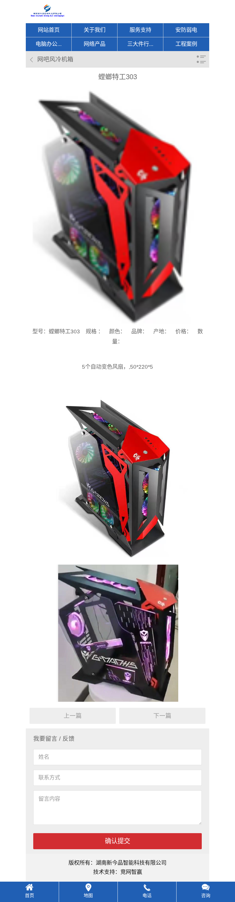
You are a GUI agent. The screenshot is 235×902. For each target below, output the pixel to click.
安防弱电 (186, 30)
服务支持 (140, 30)
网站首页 (49, 30)
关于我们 (94, 30)
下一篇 (162, 715)
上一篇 (73, 715)
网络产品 (94, 44)
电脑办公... (49, 44)
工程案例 (186, 44)
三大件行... (140, 44)
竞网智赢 (131, 872)
